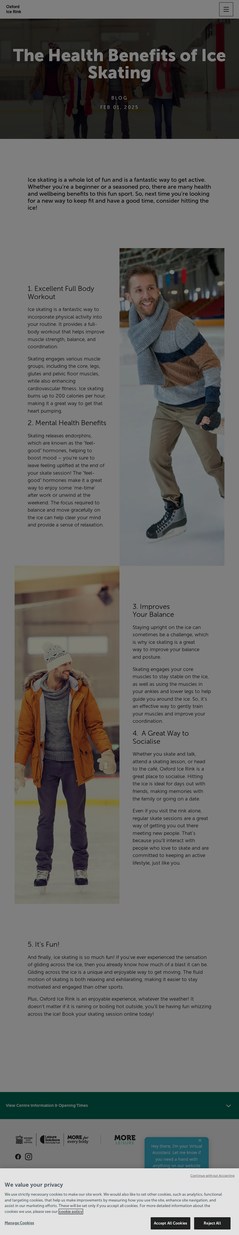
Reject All (212, 1223)
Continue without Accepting (212, 1175)
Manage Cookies (19, 1223)
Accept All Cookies (170, 1223)
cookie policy (70, 1211)
